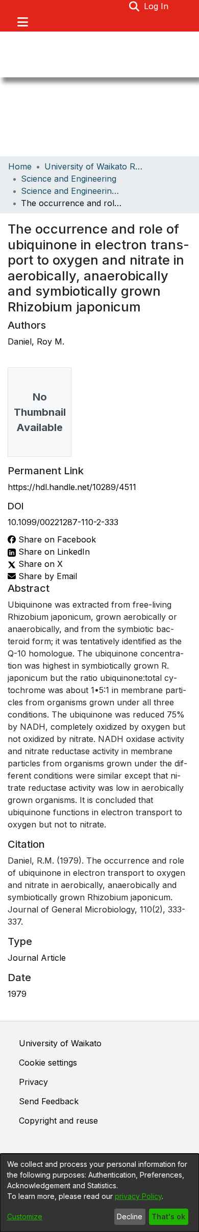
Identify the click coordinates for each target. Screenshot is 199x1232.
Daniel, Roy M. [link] (36, 341)
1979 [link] (17, 994)
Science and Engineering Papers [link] (72, 191)
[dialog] (99, 1193)
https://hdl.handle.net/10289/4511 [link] (72, 487)
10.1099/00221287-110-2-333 (63, 522)
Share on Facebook (56, 539)
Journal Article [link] (37, 958)
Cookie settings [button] (48, 1062)
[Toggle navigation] (22, 22)
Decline (129, 1216)
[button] (134, 6)
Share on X (39, 564)
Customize (24, 1216)
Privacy (33, 1082)
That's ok (168, 1216)
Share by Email (46, 576)
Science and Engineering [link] (68, 179)
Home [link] (20, 166)
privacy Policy (138, 1196)
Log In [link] (156, 6)
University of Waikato (60, 1043)
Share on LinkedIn (53, 552)
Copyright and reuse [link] (58, 1120)
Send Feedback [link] (49, 1101)
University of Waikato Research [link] (95, 166)
